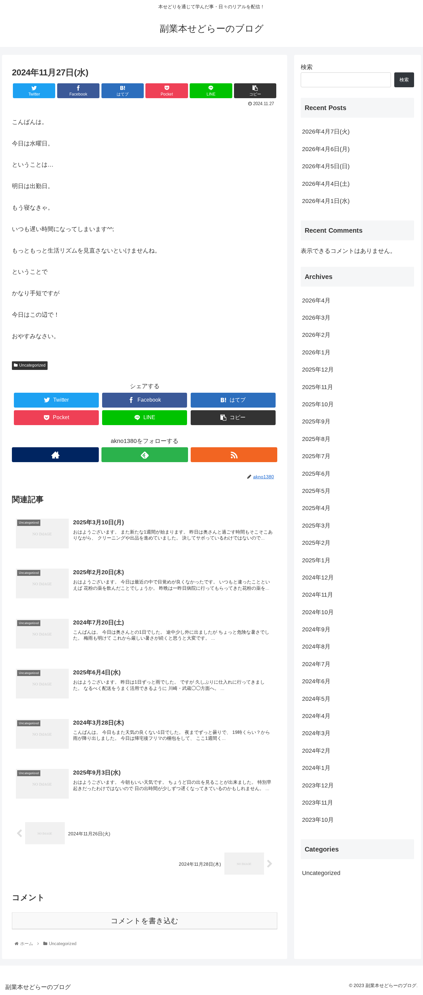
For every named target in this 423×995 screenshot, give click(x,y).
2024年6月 (316, 681)
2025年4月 (316, 508)
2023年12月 (318, 785)
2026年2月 (316, 335)
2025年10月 (318, 404)
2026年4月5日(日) (326, 166)
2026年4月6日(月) (326, 149)
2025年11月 (317, 387)
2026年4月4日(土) (326, 183)
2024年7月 (316, 664)
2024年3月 (316, 733)
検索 (307, 67)
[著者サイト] (55, 454)
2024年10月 (318, 612)
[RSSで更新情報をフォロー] (234, 454)
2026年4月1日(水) (326, 201)
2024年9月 (316, 629)
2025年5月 (316, 491)
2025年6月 (316, 473)
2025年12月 (318, 370)
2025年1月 (316, 560)
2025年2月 (316, 543)
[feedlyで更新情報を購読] (144, 454)
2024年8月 (316, 647)
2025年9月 (316, 421)
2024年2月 (316, 751)
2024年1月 (316, 768)
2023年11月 (317, 803)
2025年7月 (316, 456)
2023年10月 (318, 820)
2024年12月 (318, 578)
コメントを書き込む (144, 921)
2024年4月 (316, 716)
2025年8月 (316, 439)
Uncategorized (32, 365)
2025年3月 (316, 526)
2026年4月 (316, 300)
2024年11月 (317, 595)
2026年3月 (316, 318)
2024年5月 (316, 699)
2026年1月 (316, 352)
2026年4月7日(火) (326, 131)
